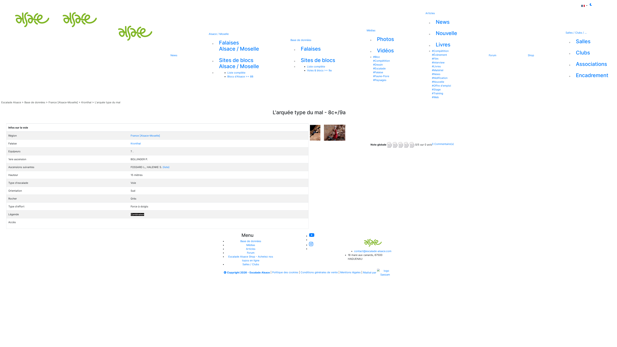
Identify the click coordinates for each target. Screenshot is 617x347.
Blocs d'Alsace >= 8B (240, 76)
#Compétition (381, 60)
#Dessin (378, 64)
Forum (492, 55)
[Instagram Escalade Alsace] (311, 244)
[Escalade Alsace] (49, 13)
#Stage (436, 89)
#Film (435, 58)
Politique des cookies (285, 272)
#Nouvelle (438, 81)
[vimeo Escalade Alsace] (225, 4)
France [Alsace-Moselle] (63, 102)
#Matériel (437, 70)
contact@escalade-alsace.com (372, 251)
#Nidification (439, 78)
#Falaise (378, 72)
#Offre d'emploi (441, 85)
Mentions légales (350, 272)
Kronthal (86, 102)
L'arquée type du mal (107, 102)
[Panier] (271, 4)
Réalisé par (370, 272)
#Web (435, 97)
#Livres (436, 66)
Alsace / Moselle (219, 34)
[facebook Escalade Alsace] (246, 4)
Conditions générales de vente (319, 272)
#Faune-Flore (381, 76)
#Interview (438, 62)
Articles (430, 13)
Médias (371, 30)
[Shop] (256, 4)
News (173, 55)
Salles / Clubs (250, 264)
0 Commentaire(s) (443, 144)
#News (436, 74)
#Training (437, 93)
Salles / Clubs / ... (576, 32)
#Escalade (379, 68)
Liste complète (236, 72)
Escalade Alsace (11, 102)
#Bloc (376, 56)
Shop (531, 55)
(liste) (166, 167)
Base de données (301, 40)
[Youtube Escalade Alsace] (213, 4)
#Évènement (439, 54)
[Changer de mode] (591, 4)
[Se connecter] (266, 4)
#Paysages (379, 80)
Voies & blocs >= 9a (319, 70)
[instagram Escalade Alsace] (236, 4)
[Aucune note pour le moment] (401, 144)
